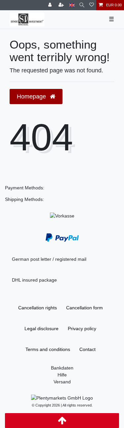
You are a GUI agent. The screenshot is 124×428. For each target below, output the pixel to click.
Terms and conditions (47, 349)
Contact (87, 349)
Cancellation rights (37, 307)
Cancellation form (84, 307)
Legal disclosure (41, 328)
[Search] (82, 5)
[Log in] (50, 5)
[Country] (72, 5)
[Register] (61, 5)
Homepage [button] (32, 96)
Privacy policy (82, 328)
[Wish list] (91, 5)
